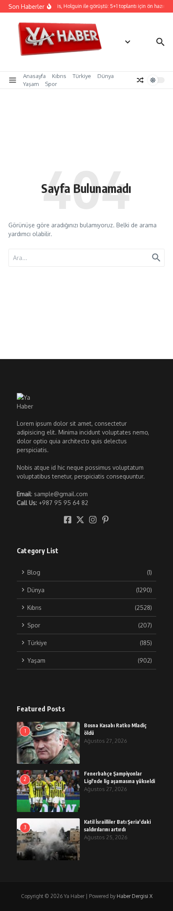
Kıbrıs (59, 76)
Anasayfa (34, 76)
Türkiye (82, 76)
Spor (51, 84)
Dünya (105, 76)
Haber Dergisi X (134, 896)
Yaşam (31, 84)
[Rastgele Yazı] (140, 80)
